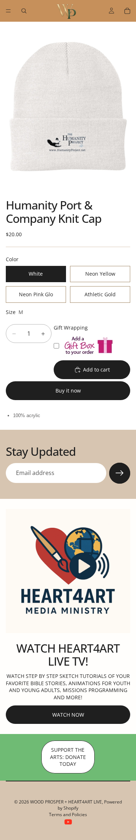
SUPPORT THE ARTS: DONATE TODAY (68, 756)
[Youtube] (68, 822)
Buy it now (68, 390)
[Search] (24, 11)
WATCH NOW (68, 714)
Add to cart (96, 369)
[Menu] (8, 11)
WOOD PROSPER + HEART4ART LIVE (66, 802)
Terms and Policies (68, 814)
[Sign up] (119, 473)
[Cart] (127, 11)
